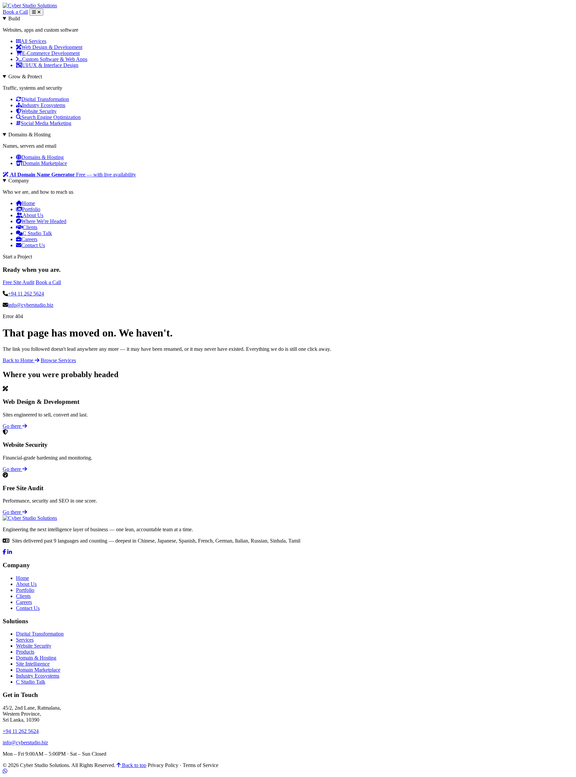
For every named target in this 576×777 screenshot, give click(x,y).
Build (14, 18)
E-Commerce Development (51, 53)
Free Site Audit (18, 282)
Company (18, 180)
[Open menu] (36, 12)
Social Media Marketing (46, 123)
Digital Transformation (45, 99)
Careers (29, 239)
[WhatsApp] (5, 771)
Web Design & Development (51, 47)
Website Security (39, 111)
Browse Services (58, 360)
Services (25, 640)
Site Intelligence (33, 664)
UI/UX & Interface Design (50, 65)
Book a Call (15, 12)
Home (28, 203)
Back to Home (19, 360)
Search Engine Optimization (51, 117)
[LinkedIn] (9, 552)
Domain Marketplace (45, 163)
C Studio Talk (37, 233)
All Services (33, 41)
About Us (33, 215)
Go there (12, 426)
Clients (30, 227)
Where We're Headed (43, 221)
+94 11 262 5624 (26, 293)
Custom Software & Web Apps (54, 59)
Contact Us (33, 245)
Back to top (133, 765)
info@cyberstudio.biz (30, 305)
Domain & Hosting (36, 658)
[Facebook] (4, 552)
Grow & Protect (25, 76)
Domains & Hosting (29, 134)
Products (25, 652)
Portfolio (31, 209)
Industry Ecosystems (43, 105)
